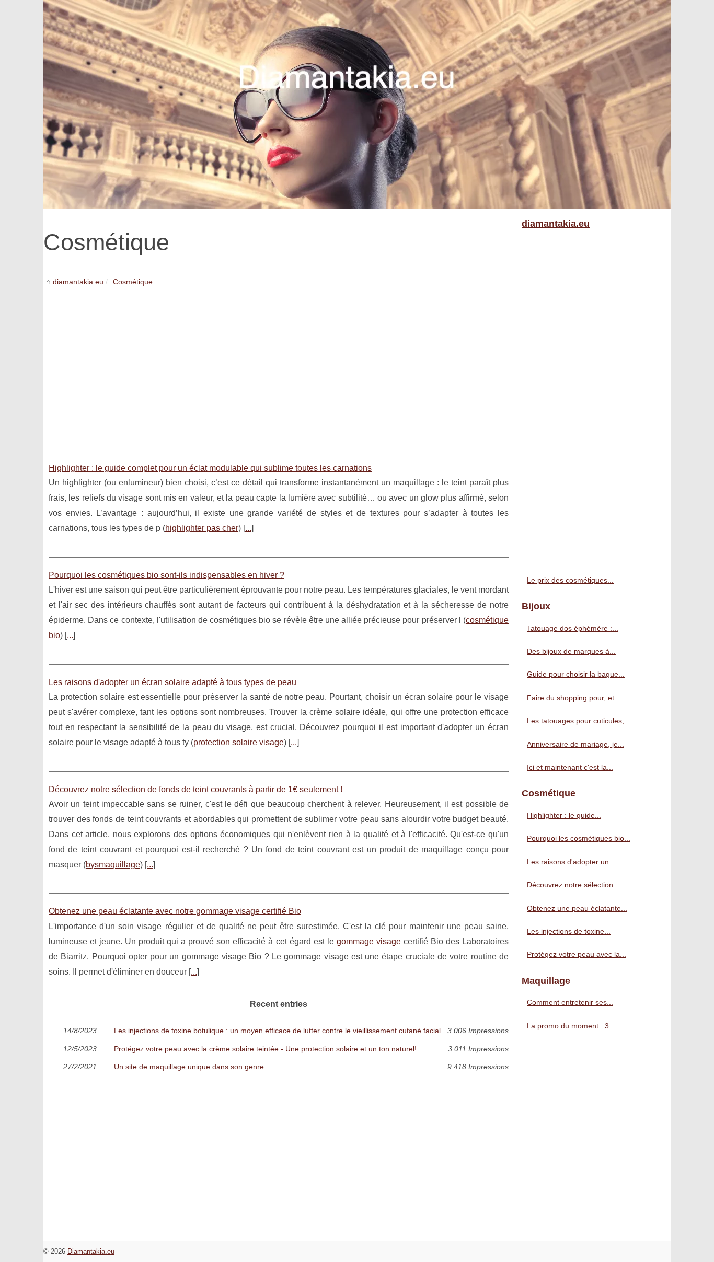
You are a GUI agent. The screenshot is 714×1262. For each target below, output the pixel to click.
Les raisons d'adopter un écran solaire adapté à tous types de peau (172, 682)
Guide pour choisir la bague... (576, 674)
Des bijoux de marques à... (571, 651)
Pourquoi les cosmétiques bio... (578, 838)
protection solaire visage (238, 742)
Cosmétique (133, 281)
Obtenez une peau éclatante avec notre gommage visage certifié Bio (175, 911)
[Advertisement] (278, 367)
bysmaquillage (113, 864)
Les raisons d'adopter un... (571, 862)
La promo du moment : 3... (571, 1026)
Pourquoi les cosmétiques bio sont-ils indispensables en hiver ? (166, 575)
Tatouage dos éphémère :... (572, 628)
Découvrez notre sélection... (573, 885)
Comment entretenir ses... (570, 1002)
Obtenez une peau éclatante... (577, 908)
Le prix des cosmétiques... (570, 580)
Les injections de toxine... (569, 931)
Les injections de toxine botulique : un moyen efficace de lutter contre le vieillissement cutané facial (277, 1030)
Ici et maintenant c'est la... (570, 767)
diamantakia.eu (78, 281)
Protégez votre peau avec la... (576, 954)
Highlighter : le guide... (564, 815)
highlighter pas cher (201, 528)
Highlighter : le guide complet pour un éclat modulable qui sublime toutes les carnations (210, 468)
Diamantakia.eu (90, 1251)
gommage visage (369, 941)
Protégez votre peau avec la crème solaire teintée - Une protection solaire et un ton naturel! (265, 1048)
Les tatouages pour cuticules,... (578, 720)
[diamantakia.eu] (357, 104)
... (248, 528)
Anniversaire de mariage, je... (575, 744)
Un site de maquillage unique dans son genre (189, 1066)
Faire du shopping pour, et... (573, 697)
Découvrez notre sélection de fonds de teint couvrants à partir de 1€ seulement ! (195, 789)
